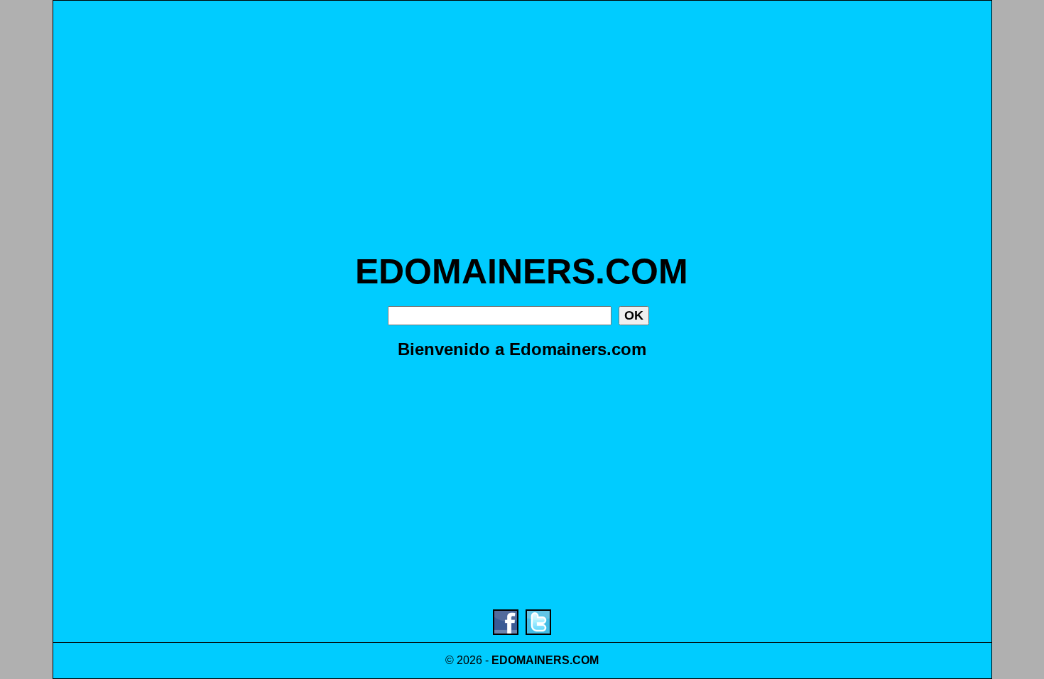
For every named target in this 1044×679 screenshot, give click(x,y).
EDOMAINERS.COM (521, 271)
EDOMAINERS (530, 660)
